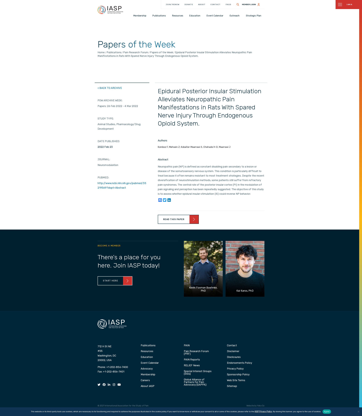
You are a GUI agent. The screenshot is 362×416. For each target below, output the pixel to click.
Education (147, 357)
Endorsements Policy (239, 363)
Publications (148, 345)
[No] (358, 411)
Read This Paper (174, 219)
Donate (189, 4)
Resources (147, 351)
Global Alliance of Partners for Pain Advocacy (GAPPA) (195, 382)
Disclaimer (233, 351)
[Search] (238, 4)
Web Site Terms (236, 380)
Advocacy (147, 368)
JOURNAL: (104, 159)
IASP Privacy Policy (263, 411)
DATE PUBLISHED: (109, 141)
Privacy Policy (235, 368)
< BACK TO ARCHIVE (110, 88)
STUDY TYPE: (106, 118)
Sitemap (232, 386)
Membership (148, 374)
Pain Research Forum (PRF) (196, 352)
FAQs (228, 4)
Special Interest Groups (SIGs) (197, 372)
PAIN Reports (192, 359)
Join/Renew (172, 4)
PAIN (187, 345)
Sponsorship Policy (238, 374)
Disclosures (234, 357)
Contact (215, 4)
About (201, 4)
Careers (145, 380)
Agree (326, 411)
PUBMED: (103, 177)
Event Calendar (150, 363)
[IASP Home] (110, 9)
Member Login (249, 4)
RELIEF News (192, 365)
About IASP (147, 386)
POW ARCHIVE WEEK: (110, 100)
